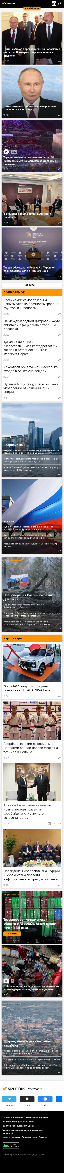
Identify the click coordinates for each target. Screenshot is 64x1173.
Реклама (43, 1137)
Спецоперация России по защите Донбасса (29, 597)
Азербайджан (32, 440)
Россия (32, 516)
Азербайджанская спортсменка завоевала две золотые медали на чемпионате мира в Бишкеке (31, 451)
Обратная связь (29, 1137)
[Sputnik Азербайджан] (9, 4)
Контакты (18, 1117)
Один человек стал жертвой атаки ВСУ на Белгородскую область (24, 606)
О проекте (7, 1117)
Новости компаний (11, 1137)
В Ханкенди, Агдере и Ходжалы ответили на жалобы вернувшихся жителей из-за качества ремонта (30, 1066)
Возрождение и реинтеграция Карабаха (27, 1043)
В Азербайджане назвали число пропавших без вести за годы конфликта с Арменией (32, 1052)
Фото (6, 948)
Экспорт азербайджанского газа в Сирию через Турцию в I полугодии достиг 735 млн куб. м (31, 460)
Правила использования (36, 1117)
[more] (59, 61)
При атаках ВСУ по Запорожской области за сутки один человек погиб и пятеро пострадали (31, 614)
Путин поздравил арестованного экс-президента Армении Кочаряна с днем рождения (28, 528)
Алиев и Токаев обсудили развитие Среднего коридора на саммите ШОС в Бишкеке (31, 468)
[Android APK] (11, 1145)
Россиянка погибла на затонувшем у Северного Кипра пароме (31, 545)
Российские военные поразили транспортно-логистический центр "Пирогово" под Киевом (26, 623)
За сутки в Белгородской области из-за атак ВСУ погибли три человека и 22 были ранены (28, 536)
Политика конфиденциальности (18, 1121)
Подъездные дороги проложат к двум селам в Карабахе (31, 1059)
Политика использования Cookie (18, 1125)
